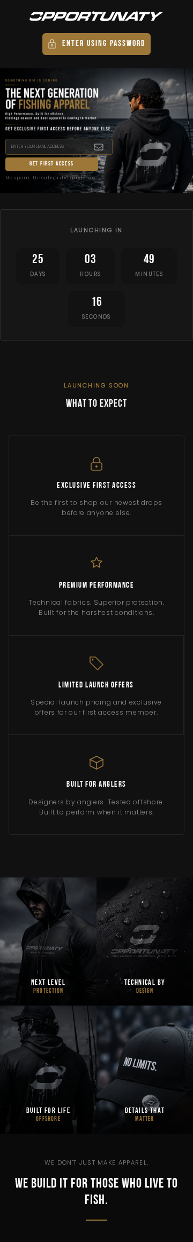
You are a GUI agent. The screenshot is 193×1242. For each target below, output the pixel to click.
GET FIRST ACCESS (51, 164)
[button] (96, 44)
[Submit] (98, 147)
